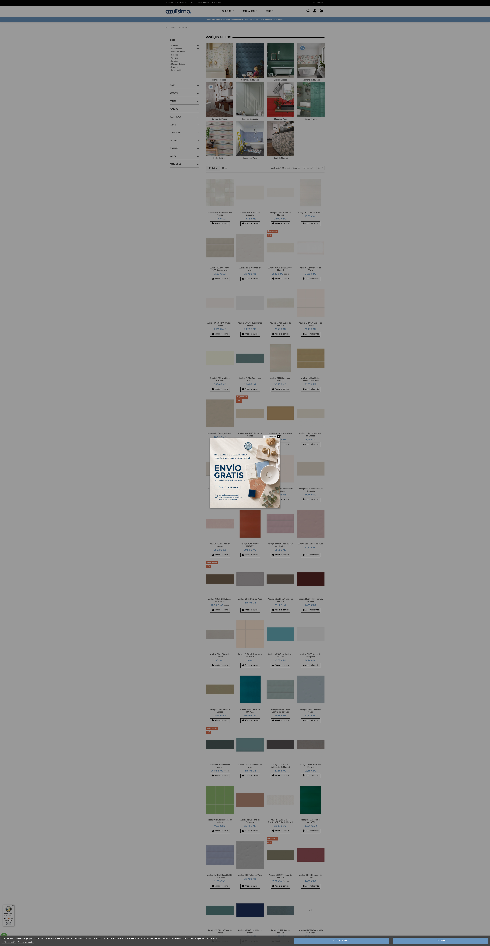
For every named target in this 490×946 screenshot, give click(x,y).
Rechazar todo (341, 941)
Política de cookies (9, 942)
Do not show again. (271, 437)
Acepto (441, 941)
